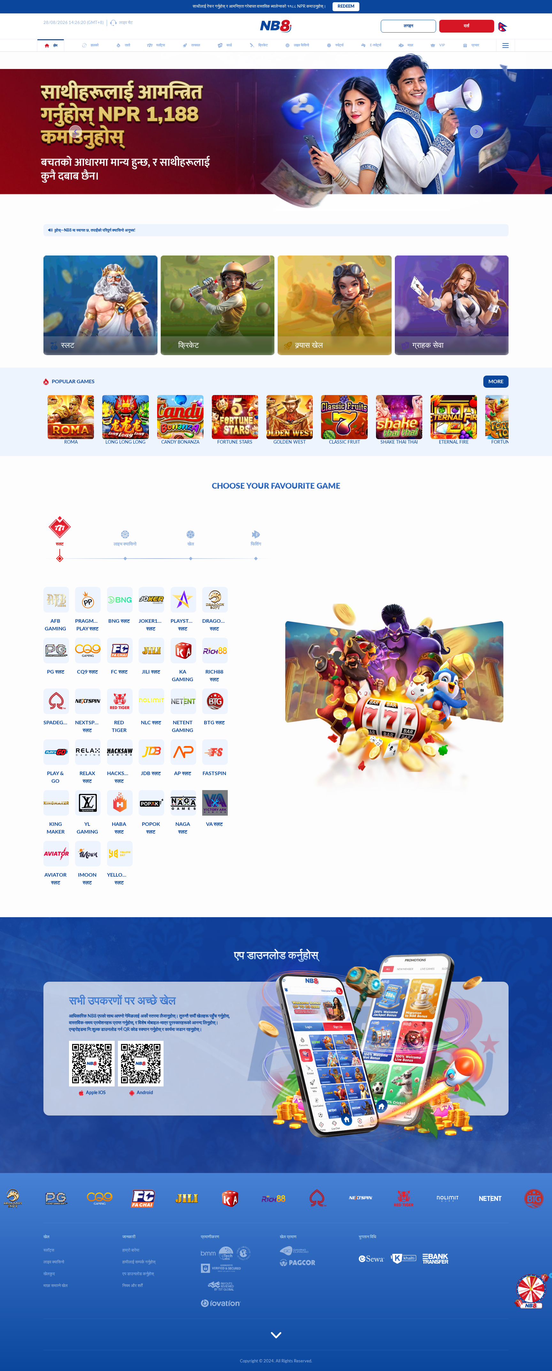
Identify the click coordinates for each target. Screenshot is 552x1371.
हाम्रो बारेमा (130, 1250)
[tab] (59, 532)
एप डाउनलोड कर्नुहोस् (138, 1274)
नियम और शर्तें (132, 1286)
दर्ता (466, 26)
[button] (476, 131)
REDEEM (346, 6)
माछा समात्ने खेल (55, 1286)
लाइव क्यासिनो (53, 1262)
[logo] (276, 25)
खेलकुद (49, 1274)
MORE (495, 381)
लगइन (408, 26)
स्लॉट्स (48, 1250)
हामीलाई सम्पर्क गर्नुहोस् (139, 1262)
